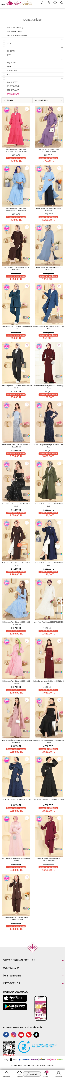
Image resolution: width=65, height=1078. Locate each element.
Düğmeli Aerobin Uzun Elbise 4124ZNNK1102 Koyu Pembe (16, 150)
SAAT (9, 55)
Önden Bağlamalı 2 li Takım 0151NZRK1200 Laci (16, 328)
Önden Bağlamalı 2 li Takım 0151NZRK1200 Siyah (16, 387)
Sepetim (45, 1074)
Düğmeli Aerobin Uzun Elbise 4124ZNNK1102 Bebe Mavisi (16, 209)
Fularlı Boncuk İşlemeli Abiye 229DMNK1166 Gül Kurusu (16, 741)
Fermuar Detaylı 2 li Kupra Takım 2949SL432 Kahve (16, 918)
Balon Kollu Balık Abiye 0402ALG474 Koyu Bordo (49, 387)
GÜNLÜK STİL (12, 70)
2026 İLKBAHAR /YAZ (15, 32)
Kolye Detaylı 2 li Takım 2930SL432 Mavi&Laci (48, 209)
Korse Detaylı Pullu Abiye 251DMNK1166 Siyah (16, 505)
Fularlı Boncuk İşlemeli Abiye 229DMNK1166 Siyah (48, 741)
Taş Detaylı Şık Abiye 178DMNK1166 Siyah (49, 799)
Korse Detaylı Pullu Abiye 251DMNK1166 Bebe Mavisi (16, 446)
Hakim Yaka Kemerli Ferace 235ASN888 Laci (49, 564)
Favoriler (20, 1076)
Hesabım (58, 1076)
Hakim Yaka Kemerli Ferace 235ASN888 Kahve (16, 564)
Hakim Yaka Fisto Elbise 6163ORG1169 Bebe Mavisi (16, 623)
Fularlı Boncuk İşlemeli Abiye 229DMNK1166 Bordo (48, 682)
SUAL (9, 74)
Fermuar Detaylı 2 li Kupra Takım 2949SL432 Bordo (48, 859)
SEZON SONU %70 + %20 (17, 35)
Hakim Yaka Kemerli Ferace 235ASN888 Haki (49, 505)
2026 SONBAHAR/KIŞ (15, 28)
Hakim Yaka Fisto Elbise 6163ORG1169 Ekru (48, 622)
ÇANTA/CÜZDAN (13, 86)
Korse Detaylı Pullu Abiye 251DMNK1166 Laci (48, 446)
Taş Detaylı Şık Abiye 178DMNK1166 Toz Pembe (16, 859)
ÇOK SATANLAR (13, 90)
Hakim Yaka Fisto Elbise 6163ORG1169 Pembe (16, 682)
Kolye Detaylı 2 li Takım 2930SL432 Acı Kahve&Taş (16, 269)
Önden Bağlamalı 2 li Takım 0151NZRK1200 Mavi (48, 328)
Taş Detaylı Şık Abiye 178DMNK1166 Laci (16, 799)
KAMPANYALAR (13, 94)
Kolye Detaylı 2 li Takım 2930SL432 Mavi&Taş (48, 269)
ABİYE (9, 66)
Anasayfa (6, 1076)
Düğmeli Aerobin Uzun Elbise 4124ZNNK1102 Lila (49, 150)
